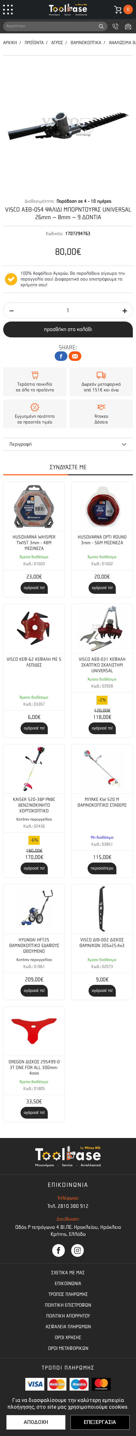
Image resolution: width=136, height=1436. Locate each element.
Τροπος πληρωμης (68, 1294)
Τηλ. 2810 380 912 (68, 1206)
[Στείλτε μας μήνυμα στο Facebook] (58, 1250)
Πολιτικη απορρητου (68, 1315)
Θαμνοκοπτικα (86, 42)
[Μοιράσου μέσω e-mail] (75, 356)
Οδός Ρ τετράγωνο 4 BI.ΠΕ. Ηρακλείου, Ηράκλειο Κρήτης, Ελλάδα (68, 1230)
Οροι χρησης (68, 1337)
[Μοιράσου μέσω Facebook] (61, 356)
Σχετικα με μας (68, 1272)
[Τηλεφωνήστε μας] (115, 26)
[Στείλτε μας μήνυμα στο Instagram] (77, 1250)
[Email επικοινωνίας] (128, 26)
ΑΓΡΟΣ (57, 42)
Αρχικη (10, 42)
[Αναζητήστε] (101, 26)
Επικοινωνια (68, 1283)
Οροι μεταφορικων (68, 1348)
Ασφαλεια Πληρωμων (68, 1326)
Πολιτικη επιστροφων (68, 1305)
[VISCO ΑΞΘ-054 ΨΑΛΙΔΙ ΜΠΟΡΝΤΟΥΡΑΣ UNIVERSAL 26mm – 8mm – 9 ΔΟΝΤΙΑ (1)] (68, 127)
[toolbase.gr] (68, 10)
